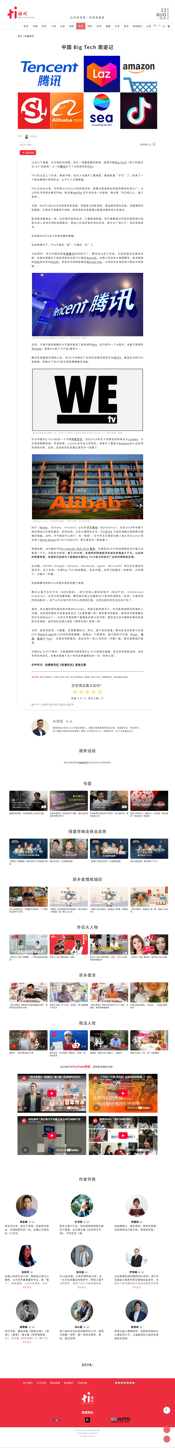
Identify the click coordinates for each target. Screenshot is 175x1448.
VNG (37, 262)
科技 (72, 704)
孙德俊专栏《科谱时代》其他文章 (65, 664)
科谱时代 (29, 36)
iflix (90, 166)
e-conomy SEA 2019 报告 (78, 548)
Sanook (92, 257)
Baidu (44, 527)
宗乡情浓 (87, 975)
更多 (126, 26)
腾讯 (63, 166)
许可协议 (41, 1382)
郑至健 (24, 1221)
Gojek (55, 262)
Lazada (133, 439)
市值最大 (69, 253)
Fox (49, 638)
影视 (64, 704)
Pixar (134, 634)
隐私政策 (55, 1382)
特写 (44, 26)
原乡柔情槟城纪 (87, 879)
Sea (94, 344)
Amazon (124, 443)
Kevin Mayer (48, 539)
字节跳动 (92, 527)
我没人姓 (87, 1023)
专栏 (80, 26)
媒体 (47, 704)
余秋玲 (25, 1272)
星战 (40, 638)
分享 (117, 26)
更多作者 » (87, 1364)
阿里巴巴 (77, 439)
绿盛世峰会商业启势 (87, 831)
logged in (83, 762)
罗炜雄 (133, 1272)
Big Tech (121, 162)
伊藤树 (135, 1221)
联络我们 (138, 26)
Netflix (77, 192)
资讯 (99, 26)
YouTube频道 (81, 1066)
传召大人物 (87, 927)
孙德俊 (33, 136)
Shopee (37, 348)
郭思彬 (135, 1327)
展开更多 (27, 1287)
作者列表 (83, 1382)
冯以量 (78, 1327)
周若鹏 (24, 1327)
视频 (71, 26)
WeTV (117, 357)
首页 (26, 26)
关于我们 (28, 1382)
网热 (90, 26)
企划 (62, 26)
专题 (35, 26)
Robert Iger (46, 634)
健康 (108, 26)
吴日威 (80, 1272)
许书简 (78, 1221)
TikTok (107, 531)
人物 (53, 26)
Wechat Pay (94, 262)
